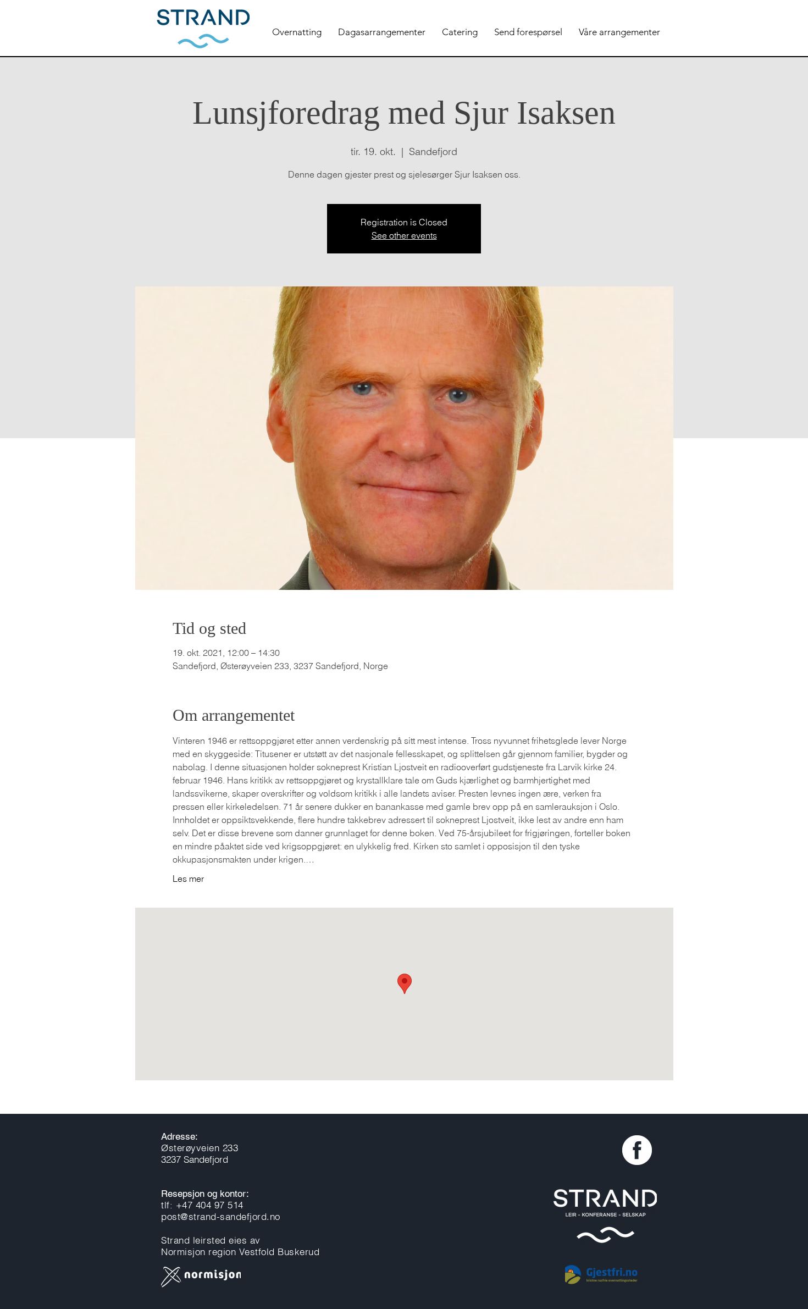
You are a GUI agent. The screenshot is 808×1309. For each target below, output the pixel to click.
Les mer (188, 878)
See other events (404, 235)
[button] (382, 32)
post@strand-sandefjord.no (220, 1216)
